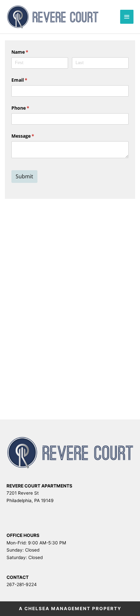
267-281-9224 (22, 584)
